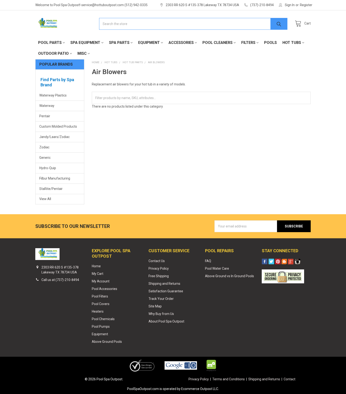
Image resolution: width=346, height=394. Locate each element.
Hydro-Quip (47, 168)
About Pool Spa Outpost (166, 321)
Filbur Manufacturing (54, 178)
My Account (100, 281)
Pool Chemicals (103, 319)
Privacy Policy (159, 268)
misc (82, 53)
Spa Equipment (85, 42)
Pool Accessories (104, 289)
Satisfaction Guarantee (166, 291)
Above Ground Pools (107, 342)
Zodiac (44, 147)
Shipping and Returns (164, 283)
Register (306, 5)
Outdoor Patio (53, 53)
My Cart (97, 274)
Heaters (98, 311)
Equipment (149, 42)
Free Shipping (159, 276)
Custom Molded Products (58, 126)
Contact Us (157, 261)
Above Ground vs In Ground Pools (229, 276)
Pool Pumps (101, 326)
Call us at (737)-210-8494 (60, 280)
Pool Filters (100, 296)
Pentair (44, 116)
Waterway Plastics (53, 95)
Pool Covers (100, 304)
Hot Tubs (291, 42)
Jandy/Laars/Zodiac (54, 137)
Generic (45, 157)
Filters (248, 42)
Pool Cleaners (217, 42)
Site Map (155, 306)
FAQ (208, 261)
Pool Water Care (217, 268)
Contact (289, 379)
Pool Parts (50, 42)
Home (96, 266)
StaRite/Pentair (51, 189)
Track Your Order (161, 299)
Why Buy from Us (161, 314)
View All (45, 199)
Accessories (181, 42)
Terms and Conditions (228, 379)
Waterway (46, 106)
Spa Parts (119, 42)
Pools (270, 42)
